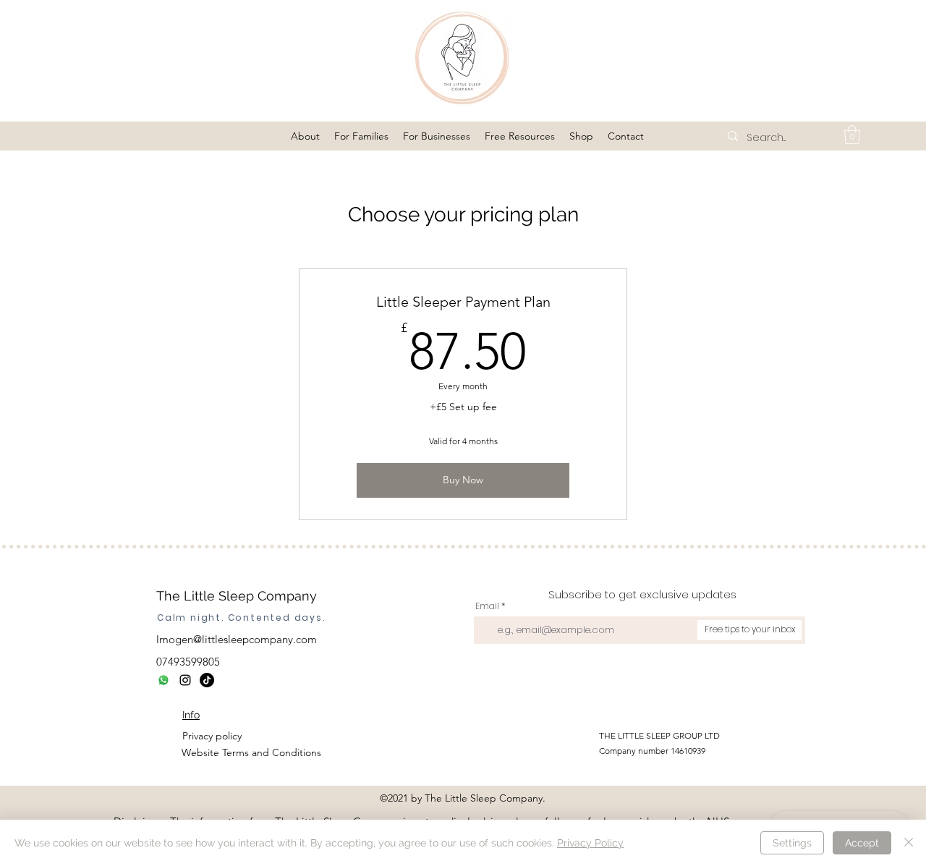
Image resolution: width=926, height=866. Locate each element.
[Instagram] (185, 680)
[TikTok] (207, 680)
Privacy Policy (590, 843)
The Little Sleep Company (236, 595)
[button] (305, 136)
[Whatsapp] (163, 680)
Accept (862, 843)
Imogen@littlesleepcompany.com (236, 639)
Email (487, 606)
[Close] (908, 842)
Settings (792, 843)
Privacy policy (212, 735)
